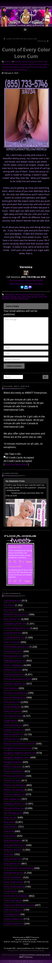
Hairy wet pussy (38, 64)
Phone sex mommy (14, 775)
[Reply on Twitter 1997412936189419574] (10, 581)
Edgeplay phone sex (15, 660)
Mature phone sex (20, 67)
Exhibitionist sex (13, 669)
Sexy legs (9, 854)
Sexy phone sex (12, 863)
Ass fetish (9, 605)
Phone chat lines (13, 766)
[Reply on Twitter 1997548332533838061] (10, 562)
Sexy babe (9, 822)
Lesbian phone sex (14, 729)
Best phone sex (40, 61)
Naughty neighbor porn (17, 757)
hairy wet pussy (29, 296)
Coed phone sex (13, 632)
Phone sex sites (35, 67)
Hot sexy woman (13, 716)
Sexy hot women (13, 849)
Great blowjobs (12, 706)
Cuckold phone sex (14, 637)
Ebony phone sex (13, 656)
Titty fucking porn (13, 909)
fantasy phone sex (11, 296)
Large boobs (10, 720)
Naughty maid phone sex (17, 748)
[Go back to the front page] (26, 17)
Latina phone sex (13, 725)
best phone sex (37, 294)
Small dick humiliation (16, 895)
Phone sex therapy (14, 789)
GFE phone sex (24, 64)
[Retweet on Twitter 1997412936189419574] (15, 581)
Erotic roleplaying (13, 665)
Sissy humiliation (13, 877)
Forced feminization (15, 697)
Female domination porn (17, 679)
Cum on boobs (12, 642)
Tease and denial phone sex (19, 905)
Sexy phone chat (13, 859)
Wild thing (41, 41)
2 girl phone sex (12, 600)
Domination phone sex (16, 646)
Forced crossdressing (15, 692)
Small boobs (10, 891)
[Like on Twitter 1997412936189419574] (21, 581)
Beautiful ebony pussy (23, 61)
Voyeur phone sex (14, 923)
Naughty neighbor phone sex (20, 752)
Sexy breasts (11, 826)
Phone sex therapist (15, 785)
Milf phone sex (12, 739)
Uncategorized (12, 914)
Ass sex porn (11, 609)
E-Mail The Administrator (10, 955)
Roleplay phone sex (14, 803)
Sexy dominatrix (13, 840)
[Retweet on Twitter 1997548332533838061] (15, 562)
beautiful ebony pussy (16, 294)
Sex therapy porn (13, 812)
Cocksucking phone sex (17, 628)
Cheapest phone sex (15, 623)
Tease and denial (13, 900)
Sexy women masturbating (18, 868)
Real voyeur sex (12, 799)
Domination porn (13, 651)
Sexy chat (9, 831)
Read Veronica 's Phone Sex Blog (26, 283)
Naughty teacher (13, 762)
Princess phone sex (14, 794)
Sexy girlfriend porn (14, 845)
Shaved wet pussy (19, 69)
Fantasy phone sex (9, 64)
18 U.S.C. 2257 (18, 950)
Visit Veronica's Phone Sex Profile (26, 280)
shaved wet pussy (20, 298)
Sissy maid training (14, 886)
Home (10, 950)
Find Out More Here (16, 464)
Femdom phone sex (15, 683)
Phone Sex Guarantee (32, 950)
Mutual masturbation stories (20, 743)
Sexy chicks (10, 835)
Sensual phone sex (14, 808)
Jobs (42, 950)
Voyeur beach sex (13, 919)
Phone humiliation (14, 771)
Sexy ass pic (10, 817)
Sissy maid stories (14, 882)
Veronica (8, 61)
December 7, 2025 (15, 547)
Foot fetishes (11, 688)
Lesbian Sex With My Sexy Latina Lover (21, 39)
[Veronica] (26, 272)
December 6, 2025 (15, 567)
